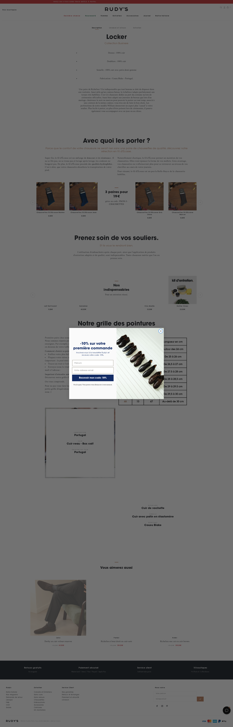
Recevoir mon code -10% (93, 378)
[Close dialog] (161, 331)
